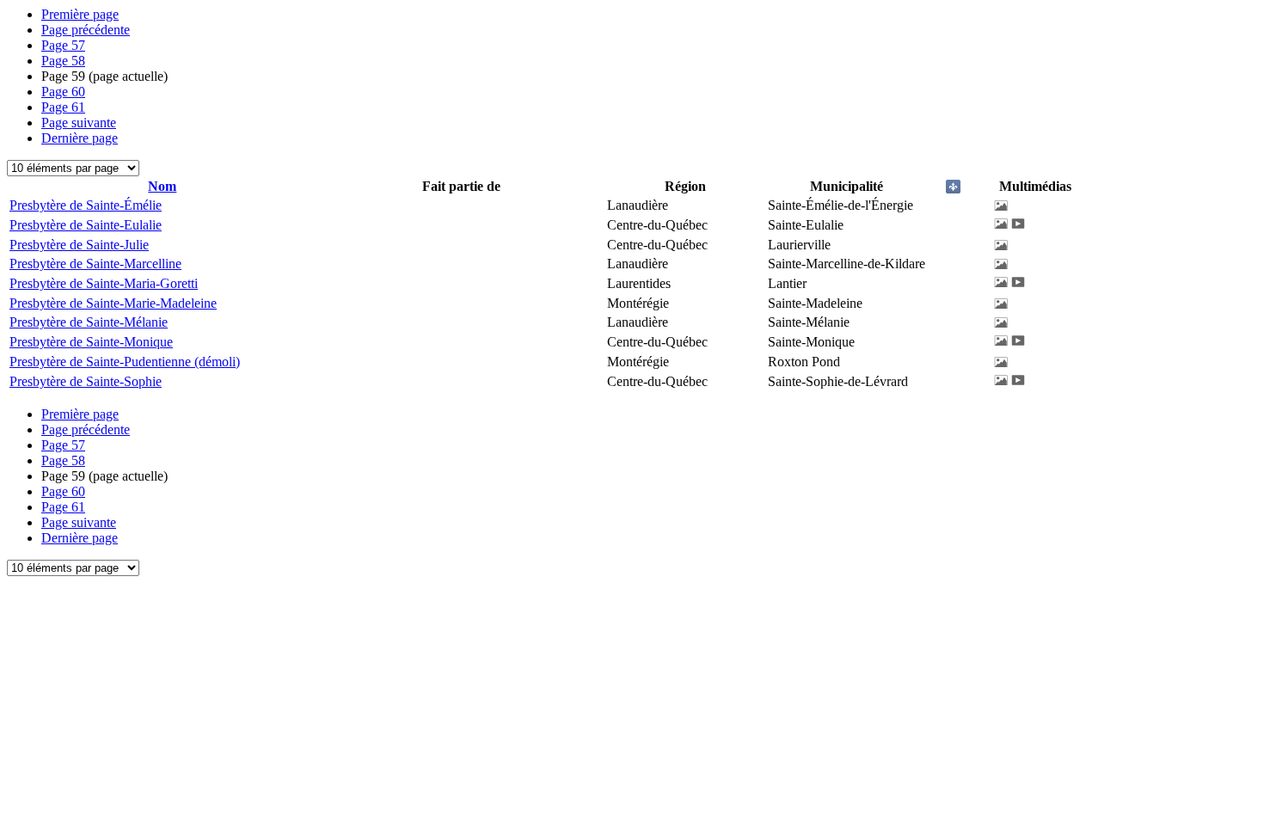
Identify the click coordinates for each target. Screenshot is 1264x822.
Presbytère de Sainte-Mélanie (88, 322)
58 (63, 60)
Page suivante (78, 122)
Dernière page (79, 138)
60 (63, 91)
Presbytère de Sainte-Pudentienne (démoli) (124, 361)
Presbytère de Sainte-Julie (79, 244)
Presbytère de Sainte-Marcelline (95, 263)
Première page (80, 14)
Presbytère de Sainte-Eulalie (85, 225)
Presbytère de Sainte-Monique (91, 341)
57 (63, 45)
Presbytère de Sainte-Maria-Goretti (103, 283)
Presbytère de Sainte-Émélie (85, 205)
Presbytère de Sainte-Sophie (85, 381)
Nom (162, 186)
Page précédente (85, 29)
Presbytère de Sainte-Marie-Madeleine (113, 303)
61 (63, 107)
